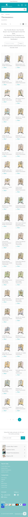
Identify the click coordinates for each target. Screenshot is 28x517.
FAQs (2, 481)
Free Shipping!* (14, 1)
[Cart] (22, 5)
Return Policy (4, 483)
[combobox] (14, 9)
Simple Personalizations (6, 470)
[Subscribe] (23, 437)
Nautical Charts (4, 468)
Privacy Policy (4, 485)
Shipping (3, 479)
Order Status (4, 477)
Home (2, 14)
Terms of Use (4, 487)
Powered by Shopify (20, 513)
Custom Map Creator (5, 466)
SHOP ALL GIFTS (4, 472)
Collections (7, 14)
